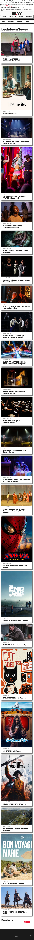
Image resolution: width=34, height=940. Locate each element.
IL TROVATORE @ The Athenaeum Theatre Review (16, 142)
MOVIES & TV (12, 16)
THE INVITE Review (10, 114)
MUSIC (4, 16)
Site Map (3, 932)
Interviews (11, 21)
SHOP (21, 16)
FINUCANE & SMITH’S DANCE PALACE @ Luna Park (14, 197)
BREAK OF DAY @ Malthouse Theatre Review (14, 392)
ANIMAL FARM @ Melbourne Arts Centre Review (15, 451)
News (3, 21)
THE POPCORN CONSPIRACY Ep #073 (15, 913)
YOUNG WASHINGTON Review (14, 804)
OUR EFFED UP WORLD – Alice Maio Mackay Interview (16, 307)
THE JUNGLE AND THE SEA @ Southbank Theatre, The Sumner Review (16, 511)
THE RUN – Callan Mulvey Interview (17, 645)
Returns (8, 932)
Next (27, 921)
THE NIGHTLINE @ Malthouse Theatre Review (14, 422)
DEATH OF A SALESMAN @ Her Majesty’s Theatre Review (14, 336)
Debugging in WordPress (12, 6)
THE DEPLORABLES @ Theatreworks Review (11, 60)
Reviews (19, 21)
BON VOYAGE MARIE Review (14, 883)
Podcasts (27, 21)
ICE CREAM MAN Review (12, 751)
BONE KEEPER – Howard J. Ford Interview (15, 251)
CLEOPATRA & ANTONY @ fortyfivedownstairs (13, 226)
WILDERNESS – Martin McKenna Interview (15, 829)
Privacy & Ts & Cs (16, 932)
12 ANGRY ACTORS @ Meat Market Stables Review (16, 281)
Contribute (23, 932)
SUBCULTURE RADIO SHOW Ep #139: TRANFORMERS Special (14, 363)
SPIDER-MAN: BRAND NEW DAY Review (15, 566)
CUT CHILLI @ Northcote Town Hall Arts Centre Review (16, 480)
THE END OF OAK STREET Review (15, 620)
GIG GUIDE (29, 16)
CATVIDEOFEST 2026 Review (14, 698)
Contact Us (30, 932)
